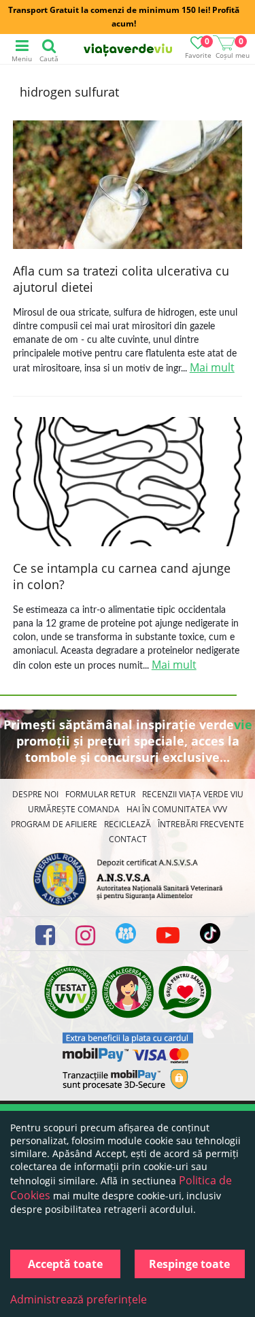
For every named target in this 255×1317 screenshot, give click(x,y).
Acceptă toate (65, 1263)
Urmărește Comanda (74, 809)
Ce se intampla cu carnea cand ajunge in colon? (122, 576)
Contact (128, 839)
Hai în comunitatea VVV (176, 809)
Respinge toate (189, 1263)
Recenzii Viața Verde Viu (192, 794)
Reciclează (127, 824)
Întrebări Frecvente (201, 824)
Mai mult (212, 367)
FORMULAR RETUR (100, 794)
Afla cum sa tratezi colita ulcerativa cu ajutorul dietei (121, 279)
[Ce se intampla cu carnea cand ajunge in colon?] (128, 483)
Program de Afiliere (54, 824)
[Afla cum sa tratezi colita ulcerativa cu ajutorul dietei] (128, 186)
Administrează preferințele (78, 1299)
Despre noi (35, 794)
